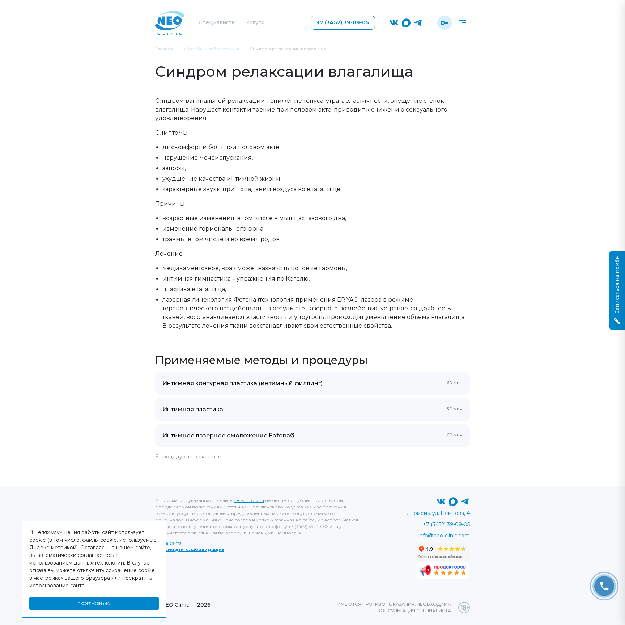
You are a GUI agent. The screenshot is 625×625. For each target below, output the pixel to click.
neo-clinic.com (249, 500)
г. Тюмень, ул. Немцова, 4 (437, 513)
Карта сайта (168, 543)
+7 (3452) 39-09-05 (343, 22)
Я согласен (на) (94, 603)
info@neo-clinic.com (444, 535)
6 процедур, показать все (188, 456)
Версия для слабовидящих (189, 549)
